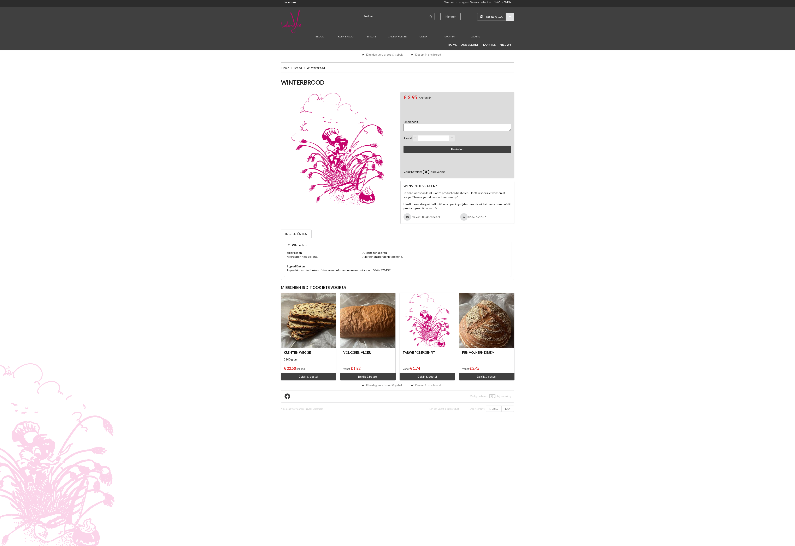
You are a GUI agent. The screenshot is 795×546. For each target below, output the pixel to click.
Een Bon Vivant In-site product (444, 409)
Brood (298, 67)
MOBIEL (493, 408)
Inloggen (450, 16)
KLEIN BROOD (345, 36)
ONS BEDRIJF (469, 44)
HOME (452, 44)
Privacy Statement (314, 409)
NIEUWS (505, 44)
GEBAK (423, 36)
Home (285, 67)
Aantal (408, 138)
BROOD (320, 36)
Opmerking (411, 121)
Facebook (290, 2)
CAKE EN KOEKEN (397, 36)
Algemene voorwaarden (293, 409)
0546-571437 (502, 2)
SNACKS (371, 36)
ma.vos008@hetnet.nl (426, 217)
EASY (508, 408)
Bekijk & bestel (308, 376)
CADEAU (475, 36)
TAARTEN (449, 36)
